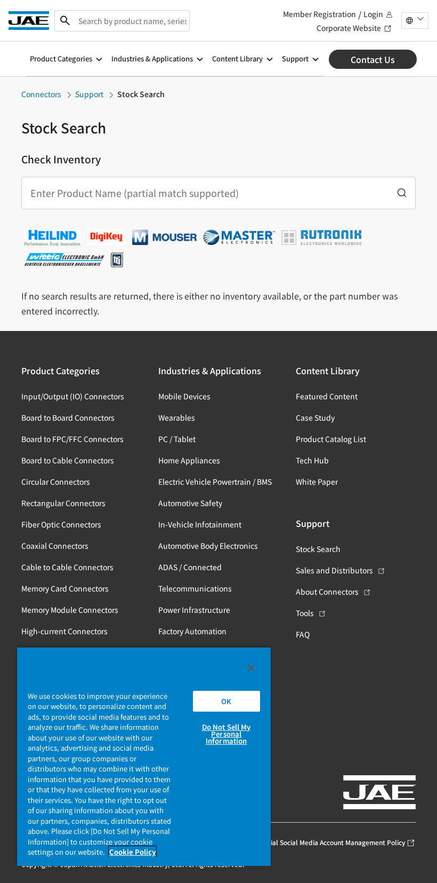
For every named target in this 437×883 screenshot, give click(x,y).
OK (226, 701)
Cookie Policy (132, 852)
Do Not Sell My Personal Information (226, 734)
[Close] (251, 668)
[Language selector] (414, 20)
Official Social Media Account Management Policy (331, 842)
